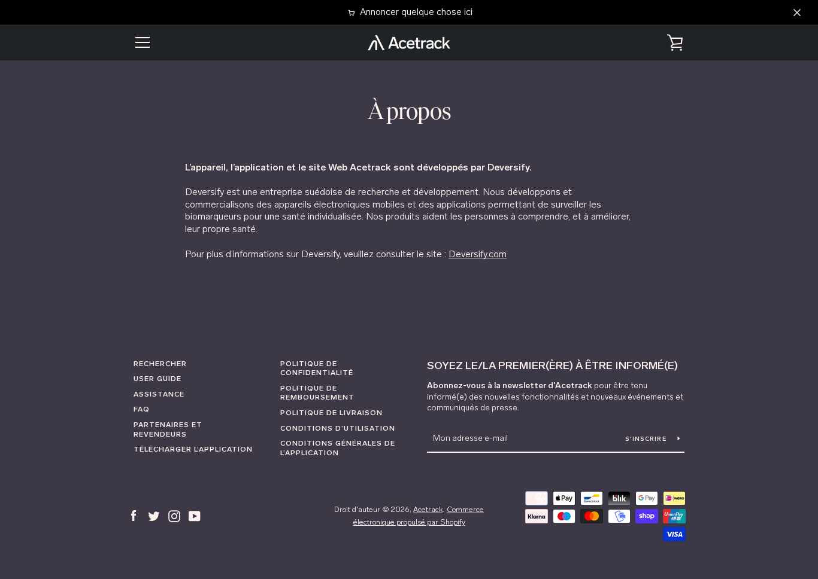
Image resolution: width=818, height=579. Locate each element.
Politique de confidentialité (316, 368)
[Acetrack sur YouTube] (195, 515)
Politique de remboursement (317, 393)
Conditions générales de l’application (337, 448)
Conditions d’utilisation (337, 428)
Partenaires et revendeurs (168, 429)
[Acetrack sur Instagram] (174, 515)
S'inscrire (646, 439)
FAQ (142, 409)
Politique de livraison (331, 413)
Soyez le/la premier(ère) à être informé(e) (552, 365)
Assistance (159, 394)
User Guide (157, 378)
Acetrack (428, 509)
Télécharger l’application (193, 449)
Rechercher (160, 363)
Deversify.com (478, 254)
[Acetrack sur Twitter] (154, 515)
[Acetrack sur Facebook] (134, 515)
